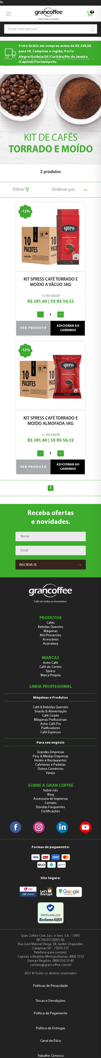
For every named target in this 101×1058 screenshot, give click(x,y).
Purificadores (50, 728)
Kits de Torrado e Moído (73, 59)
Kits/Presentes (50, 635)
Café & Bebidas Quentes (50, 707)
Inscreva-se (28, 565)
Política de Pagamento (50, 1013)
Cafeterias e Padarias (50, 765)
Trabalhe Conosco (51, 1056)
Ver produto (33, 328)
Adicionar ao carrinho (68, 328)
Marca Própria (51, 675)
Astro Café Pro (50, 724)
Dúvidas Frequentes (50, 807)
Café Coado (50, 716)
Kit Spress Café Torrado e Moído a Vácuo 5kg (51, 282)
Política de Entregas (50, 1028)
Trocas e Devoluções (50, 1001)
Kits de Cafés (41, 59)
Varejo (50, 773)
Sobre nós (50, 790)
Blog (50, 795)
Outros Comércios (50, 769)
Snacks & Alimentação (51, 711)
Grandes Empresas (50, 752)
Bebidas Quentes (50, 627)
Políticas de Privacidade (50, 986)
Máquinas (51, 631)
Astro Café (50, 663)
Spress (9, 65)
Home (8, 59)
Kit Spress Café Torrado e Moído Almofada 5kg (51, 421)
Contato (51, 803)
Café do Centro (50, 667)
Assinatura (50, 644)
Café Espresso (50, 732)
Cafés (22, 59)
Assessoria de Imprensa (50, 799)
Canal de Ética (50, 1041)
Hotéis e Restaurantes (50, 760)
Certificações (50, 811)
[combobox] (48, 29)
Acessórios (51, 639)
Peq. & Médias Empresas (50, 756)
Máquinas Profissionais (50, 720)
